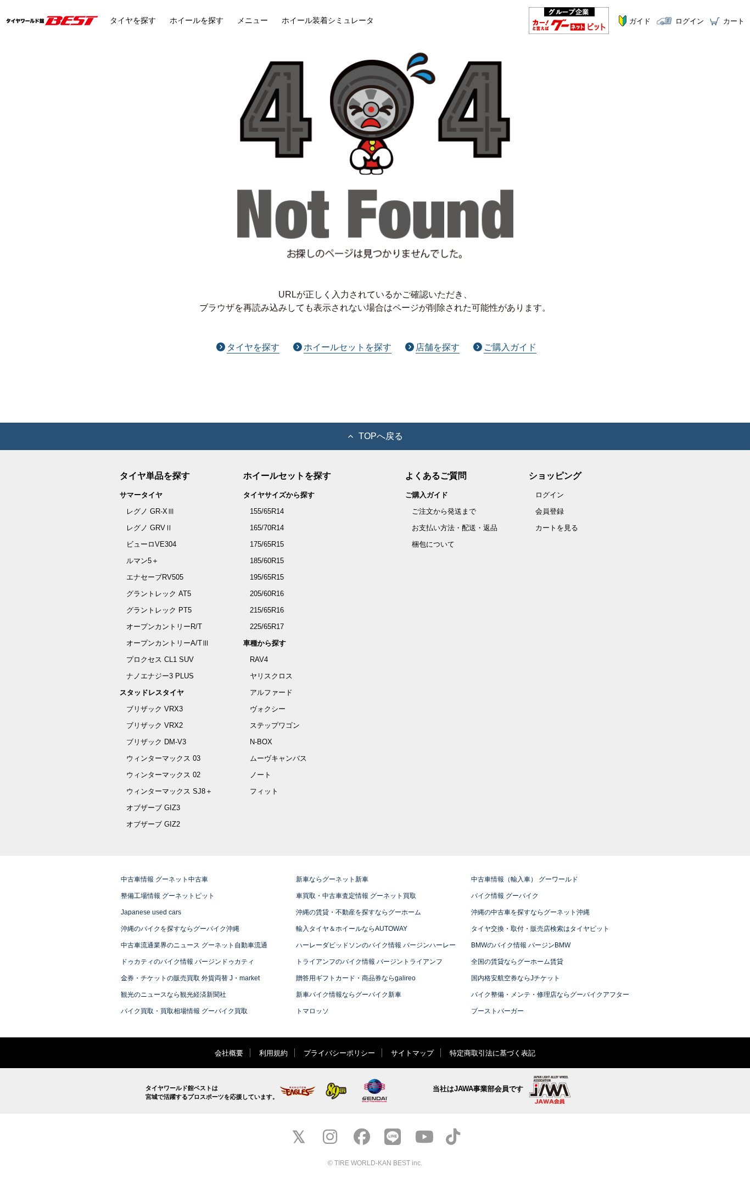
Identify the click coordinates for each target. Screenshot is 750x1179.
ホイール (196, 20)
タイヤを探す (253, 347)
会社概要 (229, 1053)
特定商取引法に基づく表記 (492, 1053)
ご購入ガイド (510, 347)
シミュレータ (328, 20)
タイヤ (133, 20)
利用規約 (273, 1053)
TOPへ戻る (381, 436)
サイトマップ (412, 1053)
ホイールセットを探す (347, 347)
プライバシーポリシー (339, 1053)
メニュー (252, 20)
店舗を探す (438, 347)
